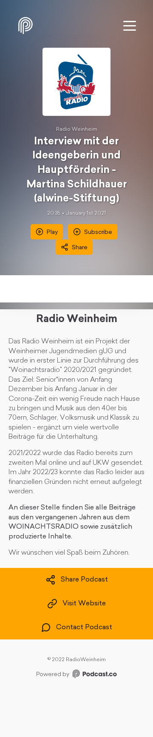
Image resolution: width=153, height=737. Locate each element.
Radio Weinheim (76, 129)
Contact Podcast (84, 627)
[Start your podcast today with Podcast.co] (94, 675)
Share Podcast (84, 579)
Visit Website (84, 603)
